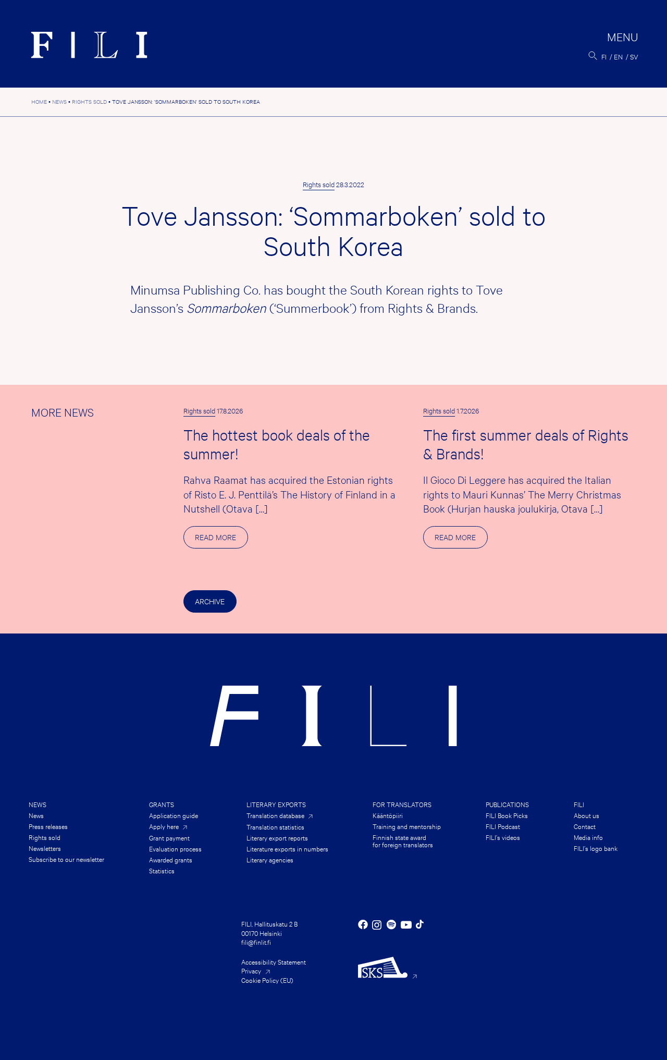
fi (604, 56)
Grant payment (169, 837)
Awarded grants (170, 859)
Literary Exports (276, 804)
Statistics (162, 870)
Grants (161, 804)
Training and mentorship (407, 826)
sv (634, 56)
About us (586, 815)
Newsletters (45, 847)
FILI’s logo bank (595, 847)
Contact (585, 826)
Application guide (173, 815)
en (618, 56)
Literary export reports (277, 837)
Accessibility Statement (273, 961)
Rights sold (319, 184)
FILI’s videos (503, 836)
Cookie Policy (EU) (267, 979)
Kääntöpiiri (388, 815)
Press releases (48, 826)
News (37, 804)
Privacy (251, 970)
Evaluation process (175, 848)
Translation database (275, 815)
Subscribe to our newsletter (66, 858)
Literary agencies (269, 859)
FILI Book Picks (507, 815)
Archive (210, 601)
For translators (402, 804)
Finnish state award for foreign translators (403, 840)
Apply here (164, 826)
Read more (221, 540)
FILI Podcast (503, 826)
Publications (507, 804)
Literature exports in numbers (287, 848)
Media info (588, 836)
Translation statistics (275, 826)
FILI (579, 804)
